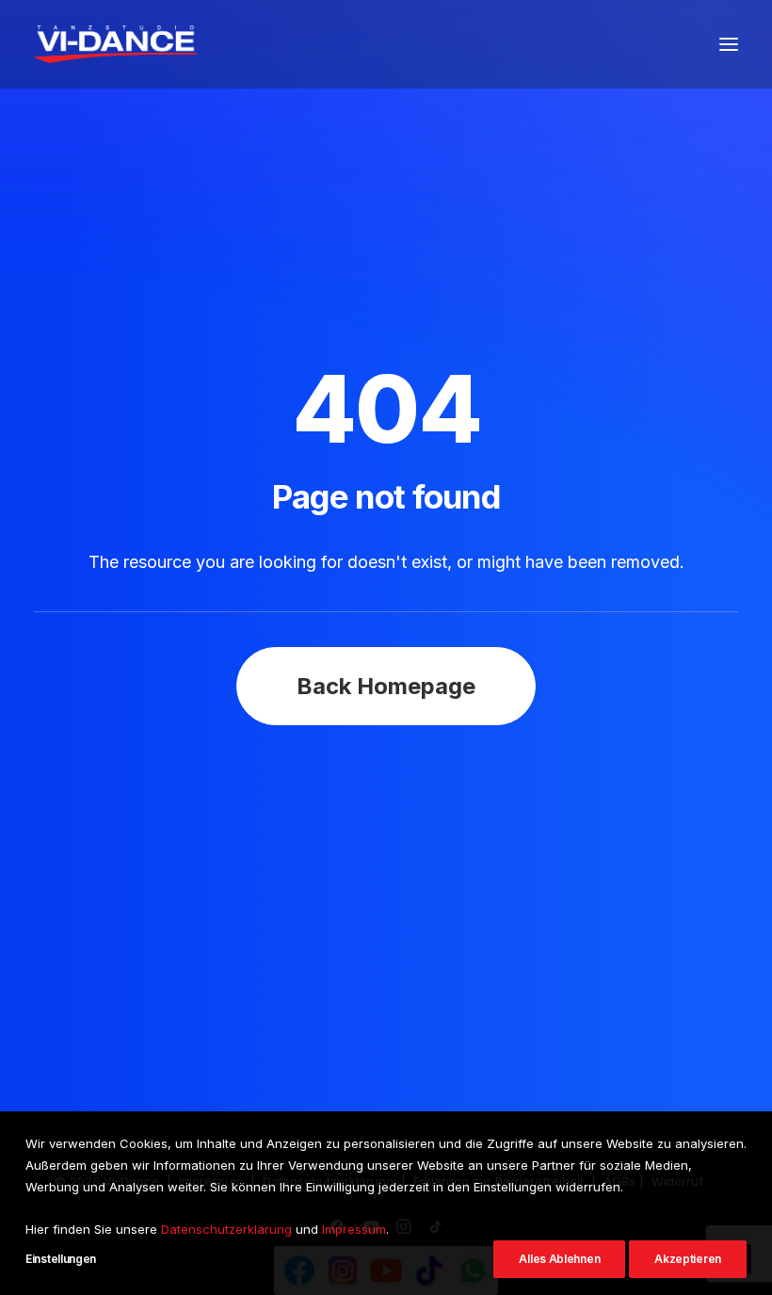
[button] (728, 44)
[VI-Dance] (116, 44)
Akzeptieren (687, 1259)
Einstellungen (60, 1259)
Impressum (354, 1229)
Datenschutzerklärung (226, 1229)
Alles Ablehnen (559, 1259)
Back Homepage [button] (386, 686)
